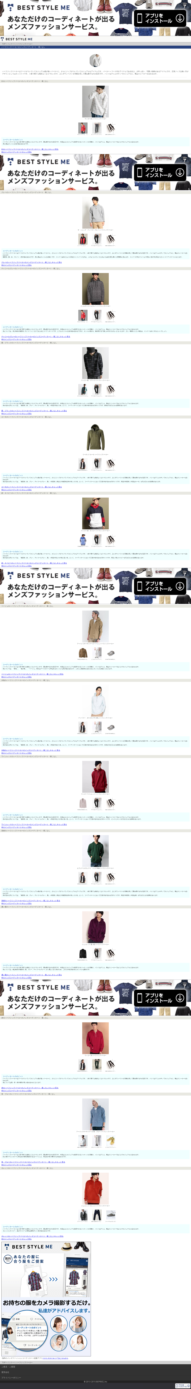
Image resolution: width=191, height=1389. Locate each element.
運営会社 (5, 1372)
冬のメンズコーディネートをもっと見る (16, 152)
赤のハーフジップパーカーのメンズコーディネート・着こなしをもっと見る (29, 1088)
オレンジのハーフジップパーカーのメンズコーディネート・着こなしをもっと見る (32, 1236)
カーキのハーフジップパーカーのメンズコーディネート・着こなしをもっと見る (31, 487)
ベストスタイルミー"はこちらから (55, 1358)
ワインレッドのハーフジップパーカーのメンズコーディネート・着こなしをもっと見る (34, 824)
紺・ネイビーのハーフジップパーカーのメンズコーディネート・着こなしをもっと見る (34, 563)
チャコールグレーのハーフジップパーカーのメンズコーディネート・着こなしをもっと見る (35, 337)
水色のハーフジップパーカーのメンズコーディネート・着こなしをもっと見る (30, 750)
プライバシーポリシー (11, 1378)
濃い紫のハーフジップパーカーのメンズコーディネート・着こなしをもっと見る (31, 975)
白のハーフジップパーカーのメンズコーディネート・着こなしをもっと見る (29, 149)
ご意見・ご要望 (8, 1367)
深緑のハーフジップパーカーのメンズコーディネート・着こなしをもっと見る (30, 901)
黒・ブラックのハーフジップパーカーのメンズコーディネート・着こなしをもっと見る (34, 411)
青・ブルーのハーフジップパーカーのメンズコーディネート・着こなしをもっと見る (33, 1162)
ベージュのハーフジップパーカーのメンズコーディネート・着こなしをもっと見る (32, 674)
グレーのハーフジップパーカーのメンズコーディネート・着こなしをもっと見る (31, 262)
